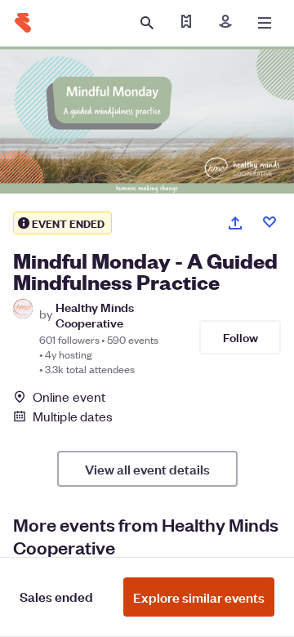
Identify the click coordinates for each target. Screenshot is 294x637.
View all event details (147, 469)
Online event (69, 397)
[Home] (23, 23)
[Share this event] (235, 223)
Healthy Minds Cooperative (95, 314)
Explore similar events (199, 597)
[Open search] (147, 22)
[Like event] (269, 222)
